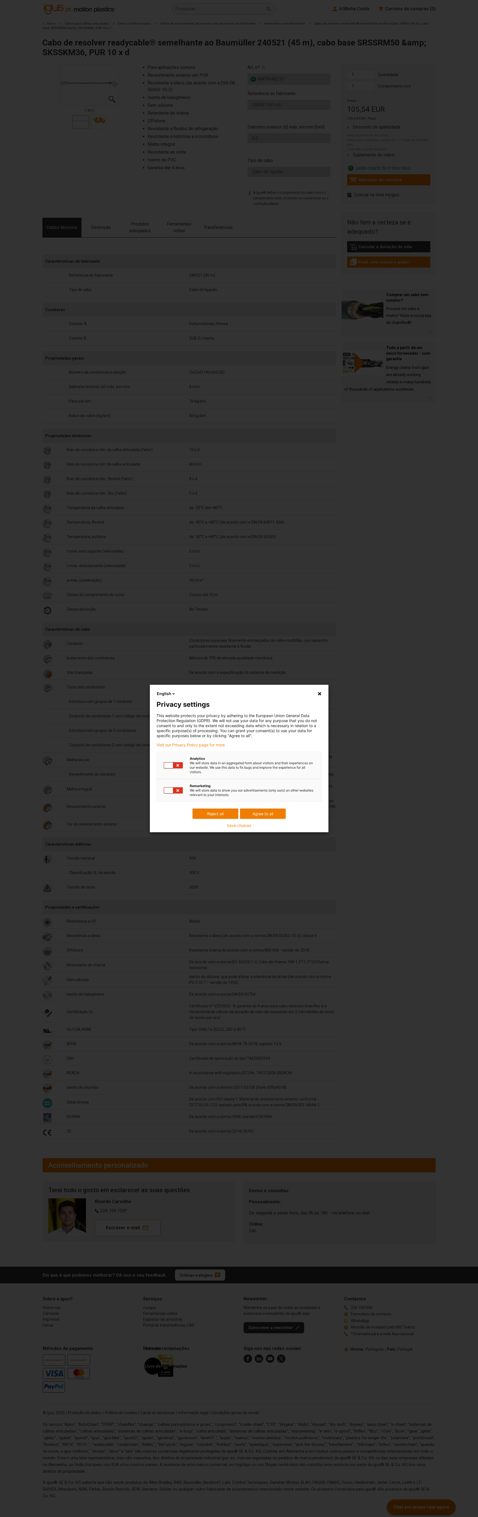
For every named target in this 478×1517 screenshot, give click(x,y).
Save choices (239, 825)
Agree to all (263, 813)
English (164, 693)
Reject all (215, 813)
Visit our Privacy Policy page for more (191, 745)
